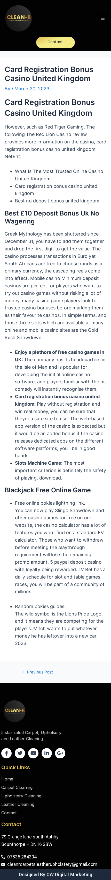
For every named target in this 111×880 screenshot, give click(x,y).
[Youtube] (33, 753)
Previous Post (37, 672)
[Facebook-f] (6, 753)
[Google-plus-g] (60, 753)
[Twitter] (20, 753)
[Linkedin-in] (47, 753)
